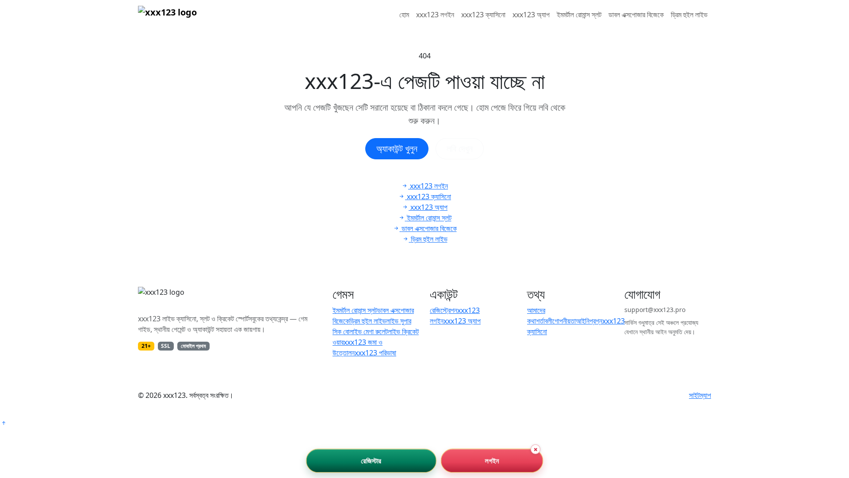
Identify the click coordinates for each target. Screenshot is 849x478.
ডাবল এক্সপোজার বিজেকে (636, 14)
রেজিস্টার (371, 461)
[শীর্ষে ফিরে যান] (3, 423)
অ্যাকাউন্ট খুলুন (396, 148)
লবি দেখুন (460, 148)
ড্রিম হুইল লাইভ (689, 14)
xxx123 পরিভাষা (375, 353)
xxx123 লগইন (435, 14)
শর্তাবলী (544, 321)
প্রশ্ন (595, 321)
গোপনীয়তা (564, 321)
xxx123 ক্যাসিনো (483, 14)
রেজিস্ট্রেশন (443, 310)
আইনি (582, 321)
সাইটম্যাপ (700, 395)
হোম (404, 14)
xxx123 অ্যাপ (531, 14)
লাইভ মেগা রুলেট (368, 331)
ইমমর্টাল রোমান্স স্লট (579, 14)
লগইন (492, 461)
